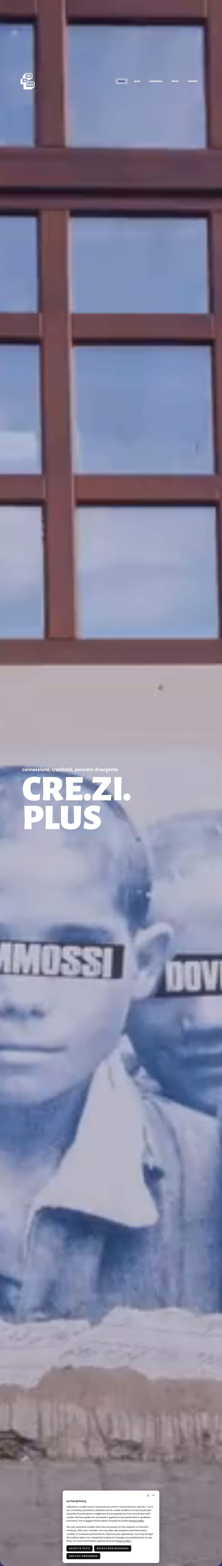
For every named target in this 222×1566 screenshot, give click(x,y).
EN (153, 1495)
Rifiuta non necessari (113, 1548)
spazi (137, 81)
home (121, 81)
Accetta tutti (79, 1548)
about (175, 81)
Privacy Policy (136, 1520)
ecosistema (156, 81)
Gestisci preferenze (83, 1556)
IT (148, 1495)
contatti (192, 81)
